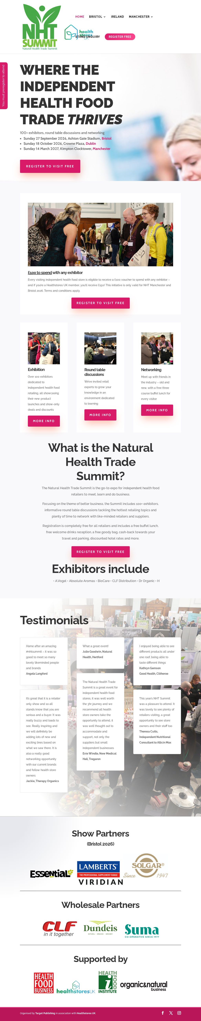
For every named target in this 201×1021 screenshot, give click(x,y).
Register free (120, 37)
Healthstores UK (86, 1013)
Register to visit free (50, 166)
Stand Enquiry (87, 36)
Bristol (95, 16)
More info (44, 421)
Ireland (117, 16)
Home (79, 16)
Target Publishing (45, 1013)
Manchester (139, 16)
